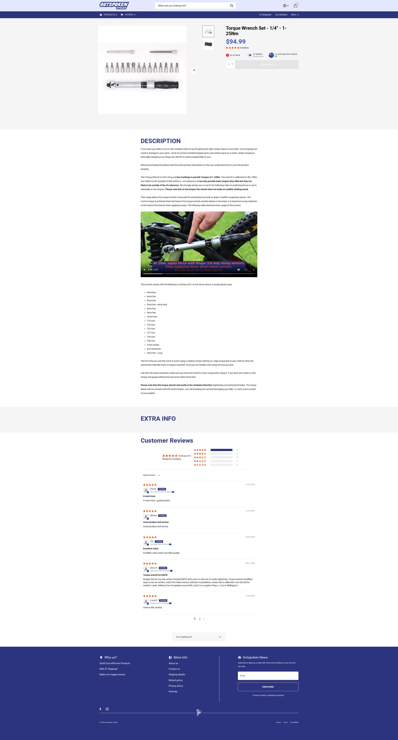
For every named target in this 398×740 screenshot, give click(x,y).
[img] (150, 485)
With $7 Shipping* (109, 669)
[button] (194, 70)
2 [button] (200, 619)
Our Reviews (281, 14)
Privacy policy (176, 685)
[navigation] (208, 31)
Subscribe (268, 687)
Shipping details (177, 674)
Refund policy (176, 680)
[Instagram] (107, 709)
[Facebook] (100, 709)
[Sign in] (286, 5)
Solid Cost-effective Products (115, 663)
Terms (285, 722)
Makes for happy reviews (112, 674)
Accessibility (294, 722)
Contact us (174, 669)
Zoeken (231, 5)
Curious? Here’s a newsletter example (268, 695)
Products (109, 14)
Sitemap (173, 691)
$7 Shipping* (265, 14)
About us (173, 663)
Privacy (278, 722)
